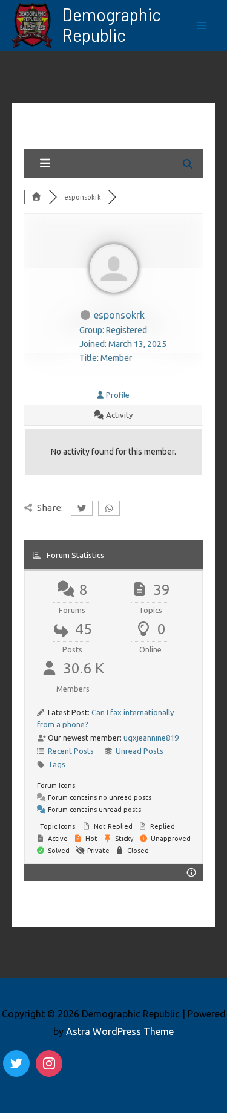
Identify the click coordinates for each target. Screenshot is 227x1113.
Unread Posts (139, 751)
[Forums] (36, 197)
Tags (56, 764)
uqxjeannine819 (151, 737)
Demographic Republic (111, 24)
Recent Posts (71, 751)
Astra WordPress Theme (120, 1031)
